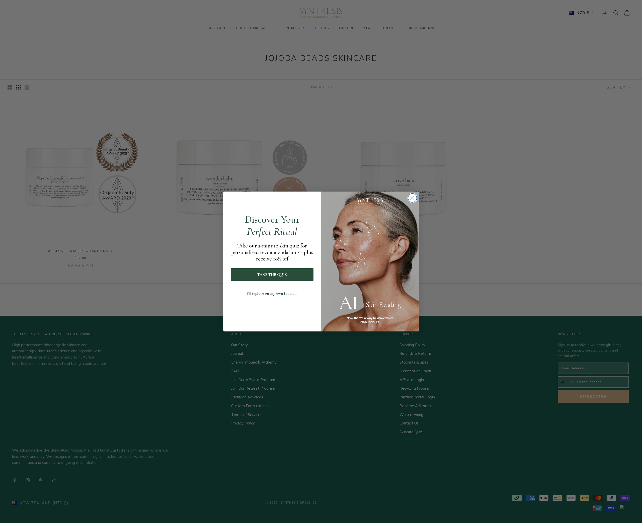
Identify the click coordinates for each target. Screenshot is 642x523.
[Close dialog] (412, 198)
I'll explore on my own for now (272, 293)
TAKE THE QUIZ (272, 274)
